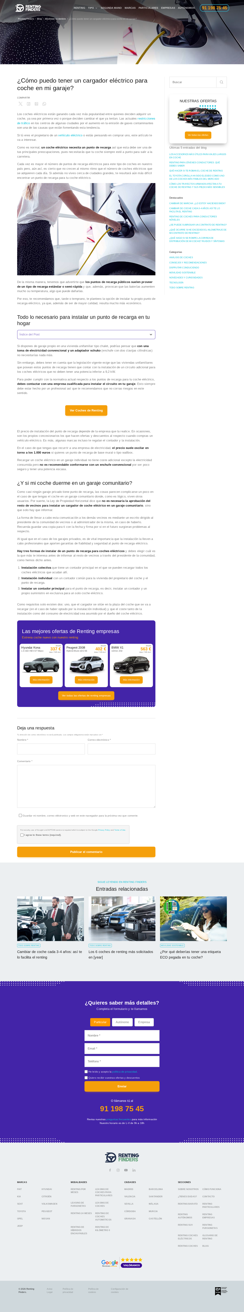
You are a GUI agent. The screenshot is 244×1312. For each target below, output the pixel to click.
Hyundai (47, 1189)
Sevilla (128, 1204)
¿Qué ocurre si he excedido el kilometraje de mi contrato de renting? (197, 231)
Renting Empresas (208, 1216)
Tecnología (176, 282)
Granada (130, 1218)
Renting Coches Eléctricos (188, 1237)
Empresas (168, 7)
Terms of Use (119, 830)
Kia (19, 1196)
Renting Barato (188, 1204)
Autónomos (186, 7)
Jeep (20, 1226)
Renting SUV (185, 1225)
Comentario (24, 761)
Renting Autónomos (185, 1216)
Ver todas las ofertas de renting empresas (86, 695)
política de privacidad (124, 1071)
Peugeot (47, 1211)
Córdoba (130, 1211)
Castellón (155, 1218)
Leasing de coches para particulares (103, 1192)
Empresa (144, 1022)
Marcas (130, 7)
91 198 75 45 (122, 1108)
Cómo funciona (211, 1189)
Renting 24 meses (81, 1213)
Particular (100, 1022)
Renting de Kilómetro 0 (102, 1229)
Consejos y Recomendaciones (188, 262)
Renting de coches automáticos (103, 1216)
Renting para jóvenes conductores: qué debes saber (194, 164)
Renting (79, 7)
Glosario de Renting (210, 1237)
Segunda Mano (111, 7)
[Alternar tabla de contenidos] (86, 334)
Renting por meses (78, 1191)
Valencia (129, 1196)
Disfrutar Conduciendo (184, 267)
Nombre (22, 739)
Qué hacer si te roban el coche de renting (196, 171)
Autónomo (122, 1022)
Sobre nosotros (188, 1189)
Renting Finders (26, 19)
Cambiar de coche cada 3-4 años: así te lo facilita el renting (194, 210)
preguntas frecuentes (118, 1119)
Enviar (122, 1086)
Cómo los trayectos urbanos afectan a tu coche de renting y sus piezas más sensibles (197, 185)
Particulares (148, 7)
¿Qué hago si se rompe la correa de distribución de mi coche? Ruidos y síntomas (197, 239)
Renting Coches (188, 1246)
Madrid (128, 1189)
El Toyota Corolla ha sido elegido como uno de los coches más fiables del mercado (196, 177)
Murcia (153, 1211)
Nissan (46, 1218)
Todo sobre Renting (181, 287)
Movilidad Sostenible (55, 19)
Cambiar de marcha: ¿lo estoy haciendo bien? (197, 203)
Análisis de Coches (181, 257)
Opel (20, 1218)
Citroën (46, 1196)
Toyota (21, 1211)
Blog (39, 19)
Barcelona (156, 1189)
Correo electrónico (99, 739)
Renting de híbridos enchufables (79, 1230)
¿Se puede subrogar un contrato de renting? (198, 225)
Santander (156, 1196)
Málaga (153, 1204)
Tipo (91, 7)
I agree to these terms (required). (42, 835)
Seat (20, 1204)
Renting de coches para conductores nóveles (193, 218)
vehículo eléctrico (70, 135)
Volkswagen (49, 1204)
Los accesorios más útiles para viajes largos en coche (197, 156)
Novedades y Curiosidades (186, 277)
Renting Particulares (211, 1205)
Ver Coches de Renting (86, 410)
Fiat (19, 1189)
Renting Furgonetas (210, 1226)
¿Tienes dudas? (187, 1196)
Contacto (208, 1196)
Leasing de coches (102, 1204)
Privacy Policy (104, 830)
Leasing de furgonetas (78, 1204)
